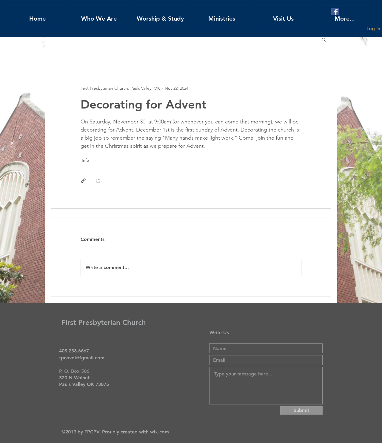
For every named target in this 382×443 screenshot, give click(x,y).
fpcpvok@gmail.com (81, 357)
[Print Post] (98, 181)
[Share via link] (83, 181)
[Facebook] (335, 11)
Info (85, 160)
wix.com (159, 432)
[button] (323, 39)
